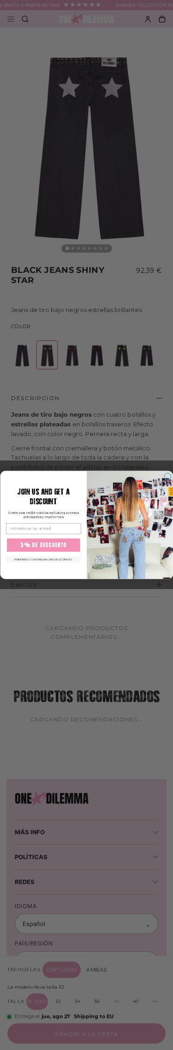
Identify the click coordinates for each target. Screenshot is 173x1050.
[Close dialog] (167, 476)
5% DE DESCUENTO (43, 545)
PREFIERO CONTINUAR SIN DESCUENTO (43, 559)
